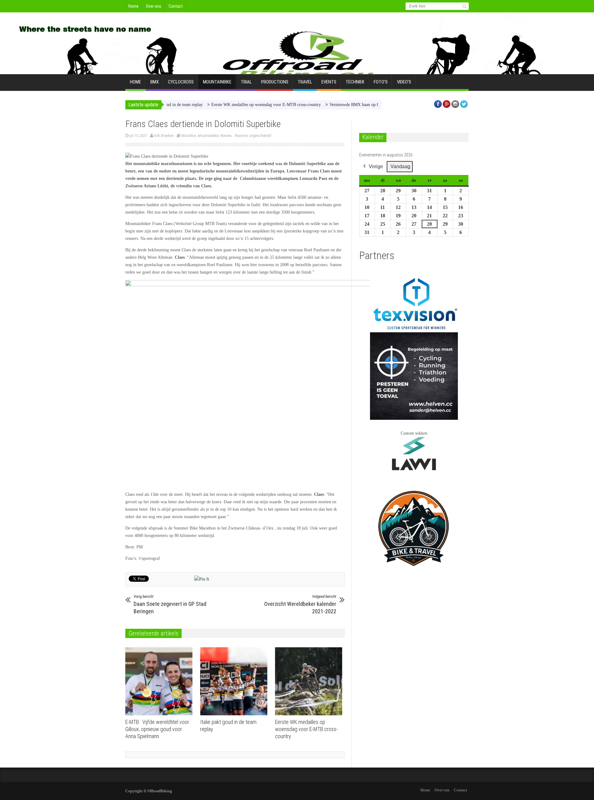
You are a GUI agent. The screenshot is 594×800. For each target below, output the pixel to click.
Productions (274, 82)
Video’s (404, 82)
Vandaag (400, 166)
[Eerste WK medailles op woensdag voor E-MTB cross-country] (310, 681)
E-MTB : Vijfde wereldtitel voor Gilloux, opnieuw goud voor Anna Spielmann (157, 729)
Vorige (376, 166)
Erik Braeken (164, 135)
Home (133, 6)
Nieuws (226, 135)
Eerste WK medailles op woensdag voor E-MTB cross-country (246, 104)
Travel (305, 82)
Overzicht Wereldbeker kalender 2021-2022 (300, 604)
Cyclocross (181, 82)
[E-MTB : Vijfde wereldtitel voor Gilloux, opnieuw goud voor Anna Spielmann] (160, 681)
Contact (176, 6)
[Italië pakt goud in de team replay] (235, 681)
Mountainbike (217, 82)
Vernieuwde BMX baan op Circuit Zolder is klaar (353, 104)
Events (328, 82)
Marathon (188, 135)
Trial (246, 82)
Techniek (355, 82)
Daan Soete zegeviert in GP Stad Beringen (170, 604)
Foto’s (381, 82)
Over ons (153, 6)
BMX (154, 82)
